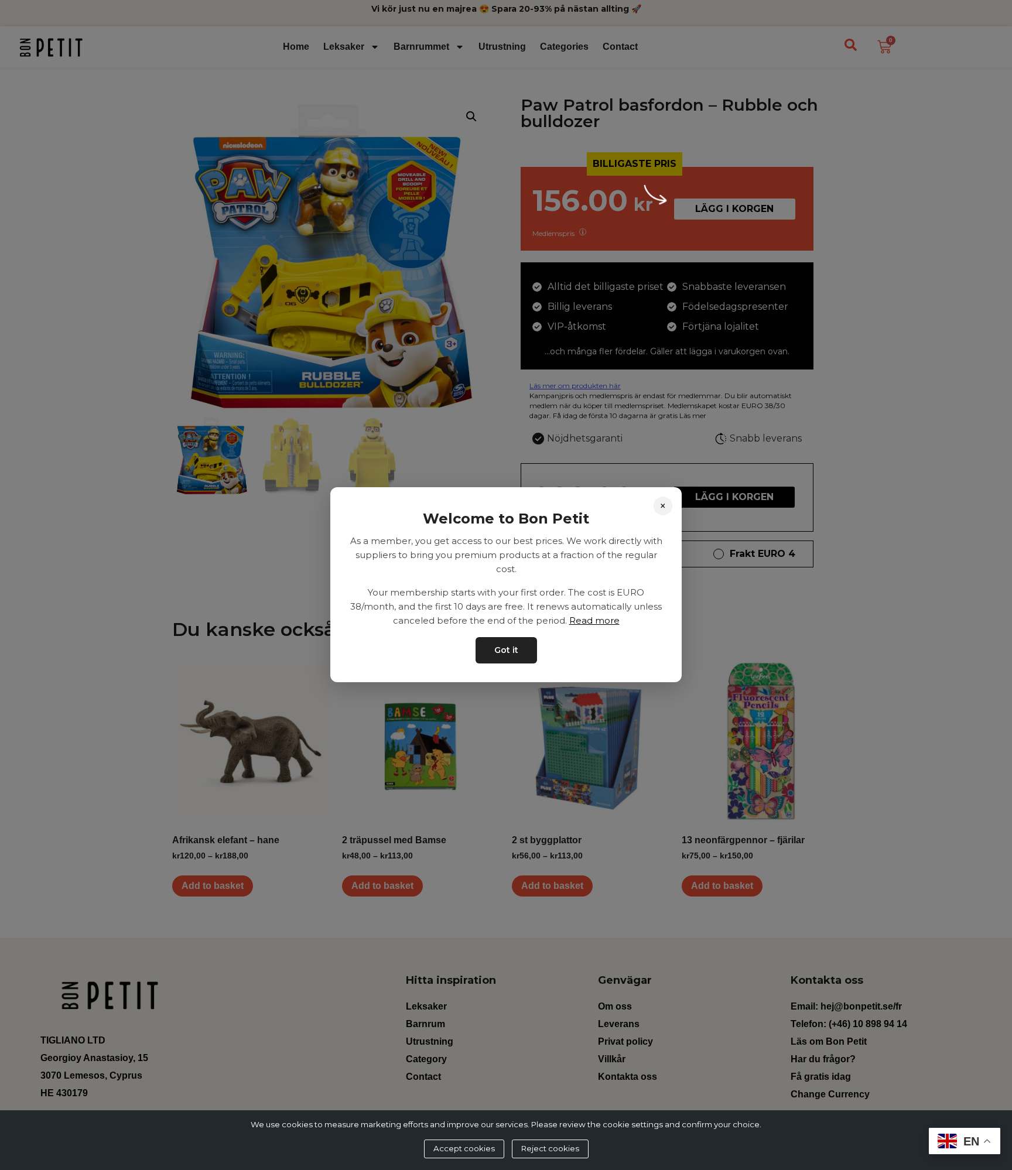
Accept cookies (464, 1148)
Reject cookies (550, 1148)
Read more (594, 621)
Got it (506, 650)
